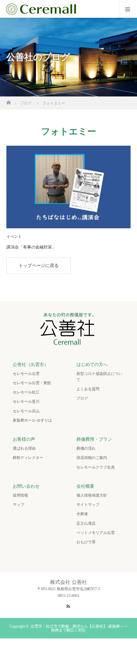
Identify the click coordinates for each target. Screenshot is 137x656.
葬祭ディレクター (28, 457)
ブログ (82, 398)
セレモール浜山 (26, 411)
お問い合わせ (26, 486)
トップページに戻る (38, 265)
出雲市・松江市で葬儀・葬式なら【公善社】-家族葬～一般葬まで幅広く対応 (79, 628)
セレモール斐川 (26, 401)
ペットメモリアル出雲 (95, 532)
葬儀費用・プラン (94, 439)
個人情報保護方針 (91, 495)
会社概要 (85, 486)
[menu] (128, 9)
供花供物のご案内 (91, 457)
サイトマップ (87, 504)
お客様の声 (24, 439)
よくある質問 (87, 389)
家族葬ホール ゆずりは (32, 420)
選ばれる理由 (24, 448)
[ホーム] (8, 100)
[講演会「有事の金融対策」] (68, 187)
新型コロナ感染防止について (99, 376)
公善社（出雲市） (30, 364)
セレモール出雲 (26, 373)
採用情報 (20, 495)
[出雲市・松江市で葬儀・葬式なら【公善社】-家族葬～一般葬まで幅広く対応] (68, 342)
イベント (14, 237)
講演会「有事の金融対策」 (31, 247)
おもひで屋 (86, 542)
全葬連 (82, 514)
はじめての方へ (92, 364)
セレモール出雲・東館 (32, 383)
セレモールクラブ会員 (95, 467)
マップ (18, 504)
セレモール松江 (26, 392)
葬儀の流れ (86, 448)
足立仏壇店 (86, 523)
